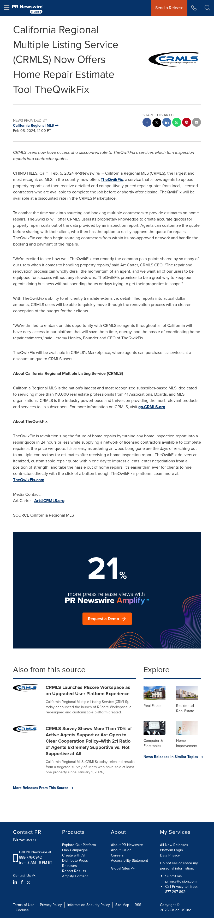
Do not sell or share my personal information (179, 865)
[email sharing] (196, 123)
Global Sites (121, 868)
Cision (175, 910)
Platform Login (171, 850)
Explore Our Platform (79, 845)
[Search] (207, 8)
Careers (117, 855)
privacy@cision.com (181, 881)
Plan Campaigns (75, 850)
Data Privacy (170, 855)
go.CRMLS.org (151, 407)
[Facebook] (22, 882)
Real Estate (153, 705)
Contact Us (22, 875)
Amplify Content (75, 876)
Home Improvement (186, 743)
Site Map (122, 905)
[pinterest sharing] (186, 123)
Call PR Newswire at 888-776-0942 (35, 854)
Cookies (22, 910)
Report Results (74, 871)
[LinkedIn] (16, 882)
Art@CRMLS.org (49, 501)
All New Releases (174, 845)
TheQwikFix (112, 179)
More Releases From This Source (40, 788)
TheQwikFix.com (28, 480)
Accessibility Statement (129, 860)
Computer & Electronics (153, 743)
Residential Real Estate (185, 708)
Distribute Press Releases (75, 863)
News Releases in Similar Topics (171, 757)
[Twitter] (28, 882)
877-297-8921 (176, 892)
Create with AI (73, 855)
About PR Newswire (127, 845)
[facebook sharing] (146, 123)
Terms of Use (23, 905)
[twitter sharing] (156, 123)
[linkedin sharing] (166, 123)
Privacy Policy (51, 905)
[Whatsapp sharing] (176, 123)
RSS (138, 905)
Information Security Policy (88, 905)
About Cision (121, 850)
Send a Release (169, 8)
